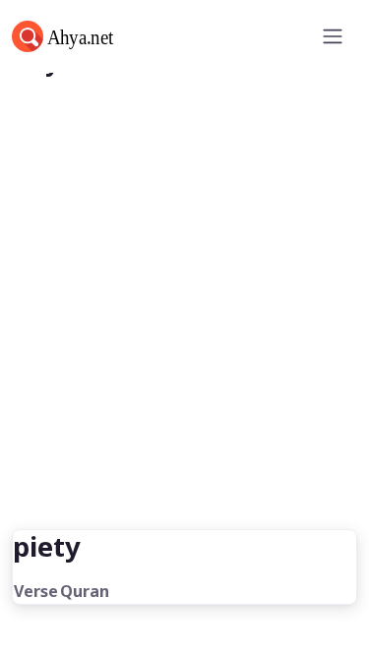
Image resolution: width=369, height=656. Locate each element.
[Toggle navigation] (332, 36)
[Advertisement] (184, 334)
